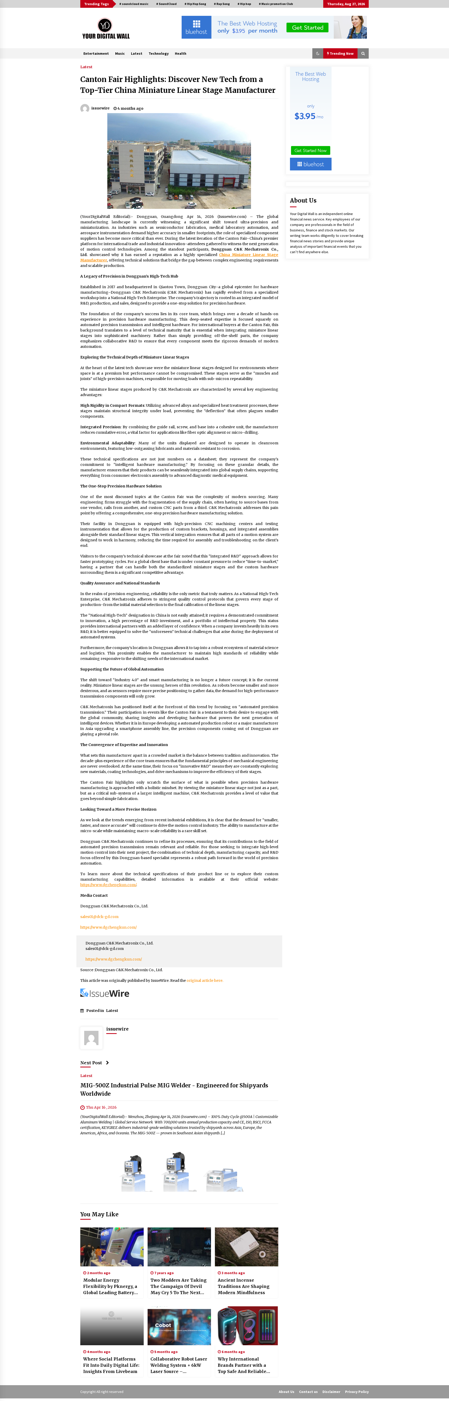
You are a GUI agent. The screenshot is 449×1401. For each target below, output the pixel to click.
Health (180, 53)
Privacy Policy (357, 1391)
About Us (286, 1391)
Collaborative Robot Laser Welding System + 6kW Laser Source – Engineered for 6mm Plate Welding (178, 1365)
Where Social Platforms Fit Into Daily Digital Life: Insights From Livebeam (111, 1365)
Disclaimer (331, 1391)
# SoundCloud (166, 4)
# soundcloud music (133, 4)
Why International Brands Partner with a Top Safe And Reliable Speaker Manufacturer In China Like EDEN (246, 1365)
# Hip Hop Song (195, 4)
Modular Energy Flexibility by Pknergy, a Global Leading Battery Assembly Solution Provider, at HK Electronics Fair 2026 (110, 1287)
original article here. (205, 980)
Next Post (91, 1062)
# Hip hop (244, 4)
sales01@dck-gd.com (99, 916)
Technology (159, 53)
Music (120, 53)
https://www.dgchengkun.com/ (108, 927)
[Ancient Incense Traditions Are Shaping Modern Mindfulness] (246, 1246)
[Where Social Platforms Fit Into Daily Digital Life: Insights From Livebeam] (112, 1325)
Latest (136, 53)
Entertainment (96, 53)
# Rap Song (222, 4)
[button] (317, 53)
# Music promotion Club (276, 4)
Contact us (308, 1391)
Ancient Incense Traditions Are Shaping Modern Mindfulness (243, 1286)
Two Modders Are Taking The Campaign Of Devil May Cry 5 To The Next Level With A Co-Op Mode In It (178, 1287)
